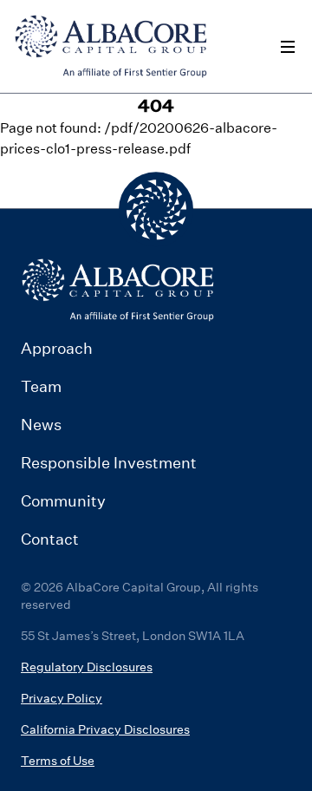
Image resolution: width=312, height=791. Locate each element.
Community (63, 501)
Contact (50, 539)
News (41, 424)
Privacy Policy (61, 698)
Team (41, 386)
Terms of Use (57, 760)
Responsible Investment (109, 463)
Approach (57, 348)
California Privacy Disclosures (105, 729)
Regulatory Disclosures (87, 667)
